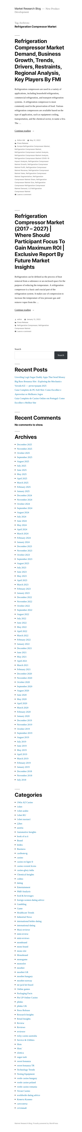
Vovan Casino (23, 1090)
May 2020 (22, 699)
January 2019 (23, 767)
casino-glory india (25, 870)
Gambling (21, 904)
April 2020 (22, 703)
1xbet (19, 806)
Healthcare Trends (25, 912)
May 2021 (22, 656)
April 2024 (22, 529)
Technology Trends (26, 1069)
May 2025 (22, 474)
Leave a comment (24, 194)
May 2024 (22, 525)
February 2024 (24, 537)
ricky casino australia (27, 1035)
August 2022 (23, 614)
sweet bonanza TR (25, 1065)
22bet (19, 823)
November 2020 (24, 677)
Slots (19, 1044)
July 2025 (21, 465)
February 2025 (24, 486)
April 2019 (22, 754)
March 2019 (22, 758)
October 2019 (23, 728)
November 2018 (24, 775)
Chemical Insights (25, 874)
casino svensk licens (26, 866)
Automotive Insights (26, 832)
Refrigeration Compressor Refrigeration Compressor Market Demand (30, 185)
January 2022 (23, 643)
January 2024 (23, 542)
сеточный (22, 1107)
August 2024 (23, 512)
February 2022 (24, 639)
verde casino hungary (27, 1078)
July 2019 (21, 741)
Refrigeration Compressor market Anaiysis (31, 152)
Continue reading (24, 130)
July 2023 (21, 567)
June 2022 (22, 622)
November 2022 (24, 601)
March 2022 (22, 635)
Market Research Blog (28, 8)
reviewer (21, 1031)
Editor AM (21, 140)
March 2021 (22, 665)
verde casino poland (26, 1082)
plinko (20, 1001)
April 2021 (22, 660)
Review (20, 1023)
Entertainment (23, 887)
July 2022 (21, 618)
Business (21, 849)
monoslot (21, 963)
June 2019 (22, 745)
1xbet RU (21, 815)
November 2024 (24, 499)
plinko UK (22, 1006)
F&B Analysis (24, 891)
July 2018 (21, 779)
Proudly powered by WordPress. (45, 1123)
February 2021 (24, 669)
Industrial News (24, 916)
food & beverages (25, 895)
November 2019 (24, 724)
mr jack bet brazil (25, 984)
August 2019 (23, 737)
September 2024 (24, 508)
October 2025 (23, 452)
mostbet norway (24, 980)
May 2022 (22, 627)
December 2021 (24, 648)
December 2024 (24, 495)
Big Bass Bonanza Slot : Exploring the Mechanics (38, 381)
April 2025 (22, 478)
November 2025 (24, 448)
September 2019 (24, 733)
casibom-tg (22, 853)
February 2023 (24, 588)
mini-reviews (23, 938)
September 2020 (24, 686)
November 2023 (24, 550)
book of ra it (22, 836)
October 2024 (23, 503)
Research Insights (25, 1014)
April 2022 (22, 631)
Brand (20, 840)
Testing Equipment (26, 1074)
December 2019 (24, 720)
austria (20, 827)
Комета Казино (24, 1099)
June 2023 (22, 571)
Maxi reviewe (23, 929)
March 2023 (22, 584)
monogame (22, 959)
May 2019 (22, 750)
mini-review (22, 933)
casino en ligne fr (25, 861)
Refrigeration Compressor (27, 325)
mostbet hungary (25, 976)
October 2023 (23, 554)
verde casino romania (27, 1086)
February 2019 (24, 762)
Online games (23, 989)
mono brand (22, 946)
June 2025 (22, 470)
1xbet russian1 (24, 819)
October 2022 (23, 605)
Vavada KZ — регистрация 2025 (30, 385)
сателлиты (22, 1103)
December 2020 (24, 673)
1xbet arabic (23, 810)
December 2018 (24, 771)
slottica (20, 1052)
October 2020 (23, 682)
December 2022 (24, 597)
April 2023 (22, 580)
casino (20, 857)
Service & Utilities (25, 1040)
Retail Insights (24, 1018)
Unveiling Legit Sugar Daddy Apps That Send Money (40, 377)
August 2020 (23, 690)
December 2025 (24, 444)
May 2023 (22, 576)
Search (18, 349)
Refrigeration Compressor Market (28, 149)
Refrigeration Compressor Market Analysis (31, 155)
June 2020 (22, 694)
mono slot (21, 950)
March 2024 (22, 533)
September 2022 (24, 610)
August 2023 (23, 563)
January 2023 (23, 593)
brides (20, 844)
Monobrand (22, 955)
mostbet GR (22, 972)
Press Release (22, 143)
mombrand (22, 942)
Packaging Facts (24, 993)
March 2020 (22, 707)
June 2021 (22, 652)
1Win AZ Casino (25, 802)
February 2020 (24, 711)
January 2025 (23, 491)
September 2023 (24, 559)
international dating (26, 925)
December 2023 (24, 546)
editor (19, 319)
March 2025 (22, 482)
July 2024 (21, 516)
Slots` (19, 1048)
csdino (20, 878)
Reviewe (21, 1027)
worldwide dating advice (28, 1095)
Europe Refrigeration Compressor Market (33, 146)
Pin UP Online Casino (27, 997)
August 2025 (23, 461)
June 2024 (22, 520)
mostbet (20, 967)
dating (20, 883)
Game (20, 908)
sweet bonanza (24, 1061)
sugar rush (22, 1057)
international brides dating (29, 921)
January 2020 (23, 716)
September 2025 (24, 457)
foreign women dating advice (30, 900)
